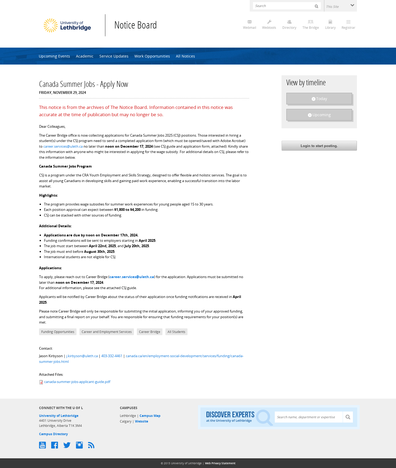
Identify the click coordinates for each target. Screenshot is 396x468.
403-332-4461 (111, 355)
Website (141, 421)
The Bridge (311, 28)
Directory (289, 28)
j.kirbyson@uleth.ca (82, 355)
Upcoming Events (54, 56)
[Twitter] (69, 445)
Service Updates (113, 56)
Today (321, 98)
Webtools (269, 28)
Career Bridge (149, 332)
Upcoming (321, 114)
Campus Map (150, 416)
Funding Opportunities (57, 332)
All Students (176, 332)
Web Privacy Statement (220, 463)
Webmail (249, 28)
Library (330, 28)
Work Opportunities (152, 56)
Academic (84, 56)
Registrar (348, 28)
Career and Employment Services (107, 332)
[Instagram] (82, 445)
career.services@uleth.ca (63, 146)
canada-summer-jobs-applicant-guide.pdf (77, 381)
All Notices (185, 56)
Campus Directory (53, 434)
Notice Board (135, 26)
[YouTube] (45, 445)
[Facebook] (57, 445)
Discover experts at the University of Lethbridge (240, 417)
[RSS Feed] (94, 445)
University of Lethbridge (58, 416)
